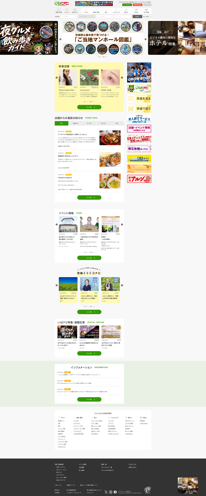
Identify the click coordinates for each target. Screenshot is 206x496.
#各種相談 (95, 248)
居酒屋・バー (61, 421)
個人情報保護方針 (71, 490)
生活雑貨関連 (111, 428)
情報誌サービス (71, 485)
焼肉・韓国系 (61, 431)
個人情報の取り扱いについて (94, 490)
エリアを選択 (65, 16)
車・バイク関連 (129, 431)
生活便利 (127, 428)
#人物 (61, 301)
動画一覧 (104, 464)
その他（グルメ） (62, 447)
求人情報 (146, 12)
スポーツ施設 (94, 423)
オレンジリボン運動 (61, 477)
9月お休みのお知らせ (65, 178)
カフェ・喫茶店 (61, 436)
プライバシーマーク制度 (123, 491)
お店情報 (81, 467)
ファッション (111, 421)
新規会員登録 (137, 4)
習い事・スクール (129, 421)
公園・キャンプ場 (95, 431)
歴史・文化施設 (95, 428)
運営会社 (57, 490)
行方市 (74, 293)
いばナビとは (132, 464)
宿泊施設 (142, 421)
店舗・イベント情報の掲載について (89, 485)
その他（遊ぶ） (94, 434)
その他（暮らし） (129, 434)
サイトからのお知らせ (107, 470)
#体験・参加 (61, 248)
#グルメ (109, 246)
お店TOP (75, 12)
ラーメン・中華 (61, 428)
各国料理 (60, 434)
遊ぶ (106, 12)
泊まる (136, 12)
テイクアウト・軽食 (62, 441)
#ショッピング (104, 246)
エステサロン (77, 423)
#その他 (62, 249)
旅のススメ (59, 472)
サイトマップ (90, 492)
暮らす (126, 12)
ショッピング (116, 12)
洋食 (59, 423)
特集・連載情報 (59, 464)
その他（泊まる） (144, 423)
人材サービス (58, 485)
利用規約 (57, 492)
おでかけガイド (60, 475)
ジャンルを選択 (101, 16)
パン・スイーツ (61, 439)
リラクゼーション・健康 (79, 428)
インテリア (110, 423)
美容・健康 (96, 12)
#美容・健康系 (90, 248)
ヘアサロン (76, 421)
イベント (66, 12)
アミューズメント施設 (96, 421)
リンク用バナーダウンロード (74, 492)
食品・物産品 (111, 426)
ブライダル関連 (129, 423)
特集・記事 (59, 12)
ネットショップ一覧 (106, 467)
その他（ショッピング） (113, 434)
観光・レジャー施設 (96, 426)
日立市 (95, 293)
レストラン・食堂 (62, 444)
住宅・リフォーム (129, 426)
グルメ (86, 12)
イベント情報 (82, 464)
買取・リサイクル (112, 431)
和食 (59, 426)
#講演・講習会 (67, 248)
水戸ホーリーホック (61, 469)
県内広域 (116, 293)
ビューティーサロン (78, 426)
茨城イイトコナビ (60, 467)
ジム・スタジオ (77, 431)
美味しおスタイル (60, 480)
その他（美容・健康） (79, 434)
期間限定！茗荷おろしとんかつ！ (68, 156)
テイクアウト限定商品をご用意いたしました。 (72, 134)
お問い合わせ (132, 467)
